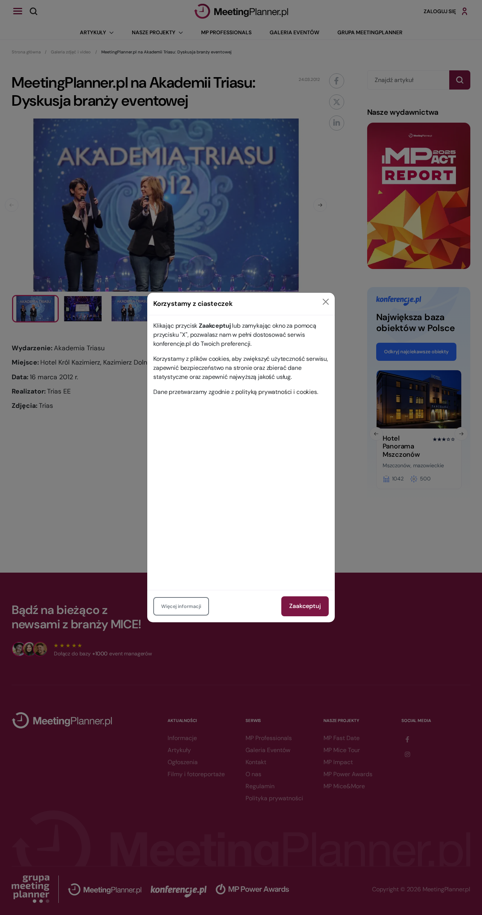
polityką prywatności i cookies (276, 392)
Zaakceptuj (305, 606)
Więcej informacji (181, 606)
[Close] (326, 302)
